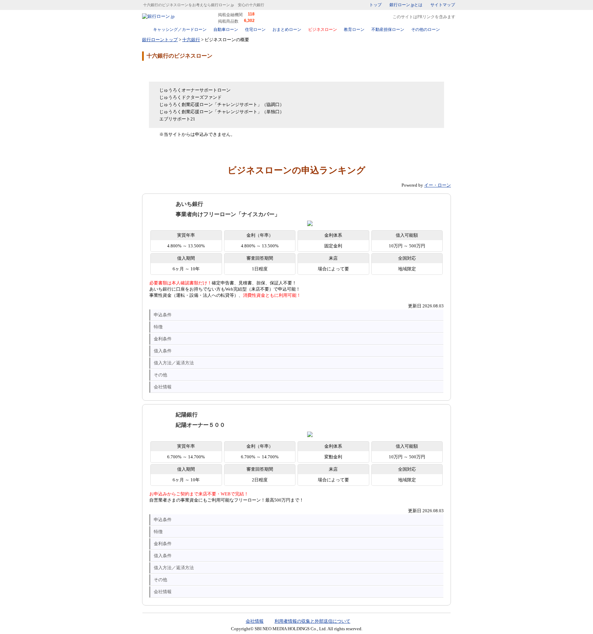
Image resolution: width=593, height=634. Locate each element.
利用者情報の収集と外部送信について (312, 621)
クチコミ (197, 70)
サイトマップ (442, 4)
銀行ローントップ (160, 39)
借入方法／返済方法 (174, 362)
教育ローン (354, 29)
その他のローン (425, 29)
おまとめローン (286, 29)
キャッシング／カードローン (180, 29)
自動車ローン (225, 29)
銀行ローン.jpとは (405, 4)
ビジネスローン (322, 29)
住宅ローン (255, 29)
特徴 (158, 326)
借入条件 (163, 350)
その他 (160, 374)
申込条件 (163, 314)
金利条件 (163, 338)
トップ (375, 4)
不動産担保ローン (387, 29)
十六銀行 (191, 39)
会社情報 (163, 386)
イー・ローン (437, 185)
